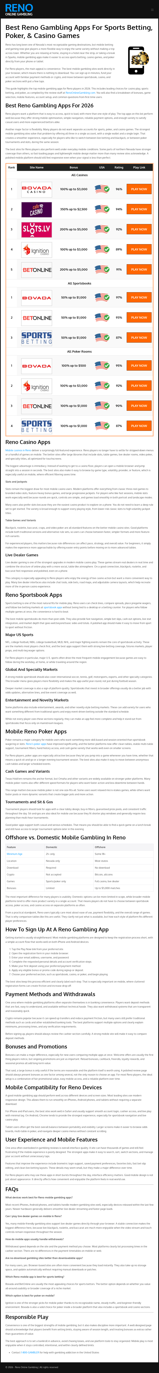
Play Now (139, 189)
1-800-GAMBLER (30, 1352)
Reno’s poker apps (36, 743)
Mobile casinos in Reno (18, 450)
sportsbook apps (53, 607)
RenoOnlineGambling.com (80, 92)
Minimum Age (14, 853)
